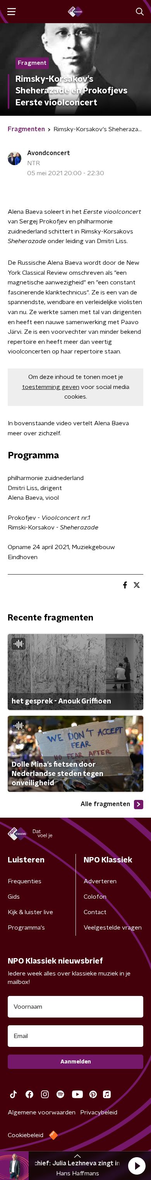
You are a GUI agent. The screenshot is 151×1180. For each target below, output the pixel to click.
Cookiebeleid (25, 1135)
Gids (14, 897)
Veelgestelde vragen (113, 928)
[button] (136, 1165)
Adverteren (100, 881)
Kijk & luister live (30, 912)
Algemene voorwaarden (42, 1112)
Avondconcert (48, 153)
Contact (95, 912)
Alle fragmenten (105, 804)
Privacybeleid (98, 1112)
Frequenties (24, 881)
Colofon (95, 897)
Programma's (26, 928)
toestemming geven (50, 387)
